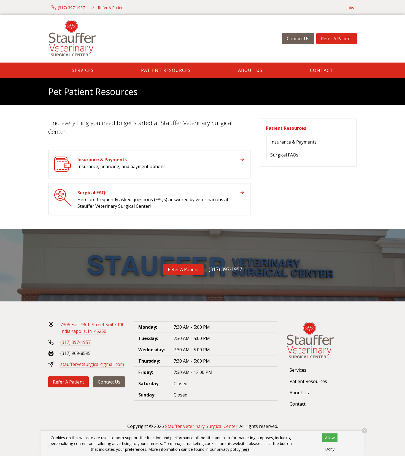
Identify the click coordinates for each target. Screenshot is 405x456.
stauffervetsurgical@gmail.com (92, 364)
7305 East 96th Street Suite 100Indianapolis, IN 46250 (92, 328)
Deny (329, 449)
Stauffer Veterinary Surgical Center (201, 426)
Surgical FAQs (284, 155)
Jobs (350, 7)
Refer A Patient (336, 39)
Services (83, 70)
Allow (330, 437)
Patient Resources (166, 70)
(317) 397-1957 (225, 269)
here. (246, 449)
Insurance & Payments (293, 142)
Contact (321, 70)
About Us (250, 70)
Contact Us (298, 39)
